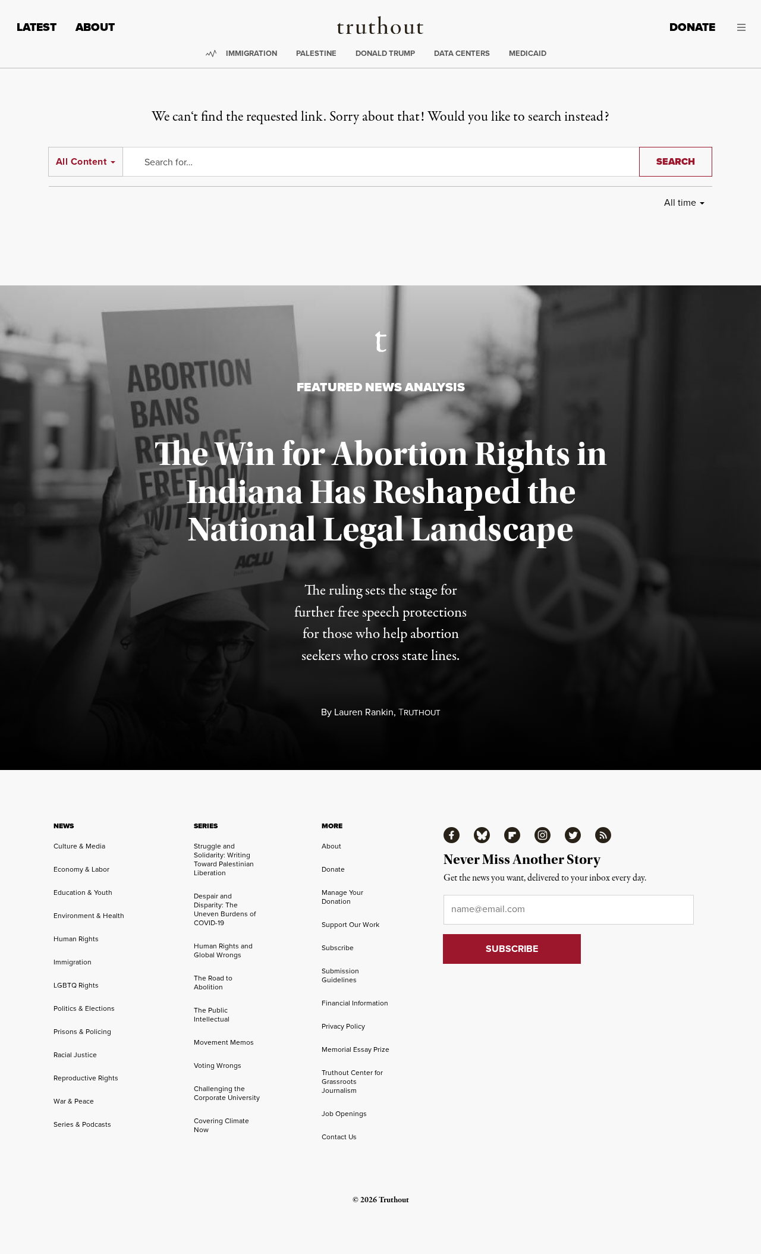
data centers (462, 53)
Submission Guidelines (340, 975)
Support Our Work (350, 924)
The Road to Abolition (213, 982)
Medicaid (527, 53)
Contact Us (339, 1137)
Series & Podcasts (82, 1124)
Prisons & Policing (82, 1031)
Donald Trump (385, 53)
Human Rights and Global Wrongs (223, 950)
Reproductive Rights (86, 1078)
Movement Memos (224, 1042)
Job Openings (344, 1113)
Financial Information (355, 1003)
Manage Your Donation (342, 897)
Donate (692, 27)
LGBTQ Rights (76, 985)
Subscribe (338, 947)
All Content (81, 161)
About (95, 27)
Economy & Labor (81, 869)
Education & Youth (83, 892)
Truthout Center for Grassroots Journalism (352, 1081)
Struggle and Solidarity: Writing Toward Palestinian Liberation (224, 859)
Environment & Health (89, 915)
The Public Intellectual (211, 1014)
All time (680, 202)
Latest (36, 27)
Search (675, 161)
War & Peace (74, 1101)
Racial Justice (75, 1054)
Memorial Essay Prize (355, 1049)
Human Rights (76, 939)
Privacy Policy (343, 1026)
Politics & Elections (84, 1008)
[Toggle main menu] (739, 27)
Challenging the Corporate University (227, 1093)
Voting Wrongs (217, 1065)
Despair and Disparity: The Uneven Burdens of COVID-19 (225, 909)
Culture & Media (79, 846)
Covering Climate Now (221, 1125)
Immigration (251, 53)
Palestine (316, 53)
